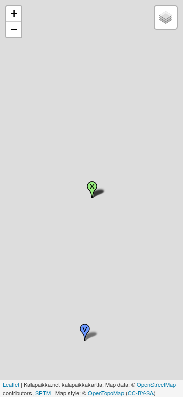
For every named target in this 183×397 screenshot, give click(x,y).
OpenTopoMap (106, 393)
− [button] (14, 29)
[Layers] (166, 17)
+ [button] (14, 13)
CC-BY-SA (141, 393)
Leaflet (11, 384)
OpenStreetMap (156, 384)
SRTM (43, 393)
